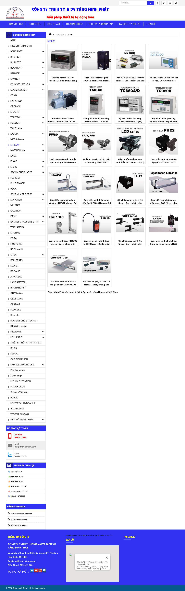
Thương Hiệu (74, 24)
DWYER (14, 265)
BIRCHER (15, 57)
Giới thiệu (35, 24)
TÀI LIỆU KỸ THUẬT (129, 24)
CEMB (13, 95)
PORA (13, 238)
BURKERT (15, 62)
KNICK (13, 348)
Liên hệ (151, 24)
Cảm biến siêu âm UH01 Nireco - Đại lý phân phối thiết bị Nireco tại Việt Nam (130, 244)
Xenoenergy (16, 375)
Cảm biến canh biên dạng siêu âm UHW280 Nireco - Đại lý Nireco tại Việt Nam (96, 203)
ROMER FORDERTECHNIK (24, 320)
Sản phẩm (53, 24)
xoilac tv (84, 535)
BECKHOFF (16, 68)
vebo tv (68, 535)
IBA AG (13, 161)
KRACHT (14, 112)
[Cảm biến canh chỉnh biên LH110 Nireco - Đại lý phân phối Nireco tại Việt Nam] (96, 222)
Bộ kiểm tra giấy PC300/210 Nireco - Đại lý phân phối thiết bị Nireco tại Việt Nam (96, 285)
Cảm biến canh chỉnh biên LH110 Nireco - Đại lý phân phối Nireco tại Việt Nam (97, 244)
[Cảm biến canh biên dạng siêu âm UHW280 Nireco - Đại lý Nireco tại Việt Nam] (96, 182)
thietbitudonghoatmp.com (21, 513)
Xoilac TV (108, 535)
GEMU (13, 216)
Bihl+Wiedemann (18, 326)
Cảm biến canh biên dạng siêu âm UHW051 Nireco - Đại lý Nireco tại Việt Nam (63, 203)
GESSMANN (16, 298)
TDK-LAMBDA (17, 227)
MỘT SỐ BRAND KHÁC (22, 419)
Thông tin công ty (18, 536)
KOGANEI (15, 271)
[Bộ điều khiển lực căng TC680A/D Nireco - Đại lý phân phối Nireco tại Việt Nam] (130, 100)
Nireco (101, 292)
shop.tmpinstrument (19, 525)
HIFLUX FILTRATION (20, 381)
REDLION (15, 123)
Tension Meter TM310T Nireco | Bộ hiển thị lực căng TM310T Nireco (63, 81)
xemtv (90, 535)
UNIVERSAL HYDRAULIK (23, 403)
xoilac (78, 535)
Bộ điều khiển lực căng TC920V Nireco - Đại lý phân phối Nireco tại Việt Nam (163, 121)
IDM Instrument (17, 370)
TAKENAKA (16, 128)
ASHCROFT (16, 51)
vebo (74, 535)
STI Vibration (16, 293)
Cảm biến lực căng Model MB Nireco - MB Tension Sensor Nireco (130, 81)
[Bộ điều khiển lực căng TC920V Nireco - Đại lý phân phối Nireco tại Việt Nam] (163, 100)
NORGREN (16, 199)
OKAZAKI (15, 304)
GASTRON (15, 210)
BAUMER (15, 73)
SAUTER (14, 79)
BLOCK (14, 397)
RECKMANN (16, 249)
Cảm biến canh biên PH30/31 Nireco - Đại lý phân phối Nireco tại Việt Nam (63, 244)
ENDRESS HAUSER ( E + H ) (24, 221)
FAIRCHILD (16, 101)
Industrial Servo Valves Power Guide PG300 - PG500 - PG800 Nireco (62, 121)
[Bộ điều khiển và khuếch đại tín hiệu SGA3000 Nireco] (163, 59)
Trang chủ (16, 24)
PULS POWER (17, 183)
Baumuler (15, 315)
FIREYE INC (16, 243)
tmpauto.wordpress (19, 519)
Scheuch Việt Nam (19, 392)
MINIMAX (15, 205)
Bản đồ (70, 539)
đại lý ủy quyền (84, 292)
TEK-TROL (15, 117)
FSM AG (14, 353)
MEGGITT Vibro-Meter (21, 46)
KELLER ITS (16, 260)
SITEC (13, 254)
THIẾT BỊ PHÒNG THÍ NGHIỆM (25, 342)
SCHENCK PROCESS (21, 194)
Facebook (129, 536)
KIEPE (13, 167)
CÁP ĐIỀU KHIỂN (19, 359)
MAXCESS (15, 309)
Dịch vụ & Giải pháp (101, 24)
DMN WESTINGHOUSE (22, 364)
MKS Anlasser (17, 139)
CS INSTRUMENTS (20, 84)
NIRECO (14, 145)
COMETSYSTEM (18, 90)
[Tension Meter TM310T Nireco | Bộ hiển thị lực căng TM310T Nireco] (63, 59)
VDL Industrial (17, 408)
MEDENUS (15, 331)
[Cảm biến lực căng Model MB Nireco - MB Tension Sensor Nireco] (130, 59)
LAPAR (13, 156)
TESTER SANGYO (19, 414)
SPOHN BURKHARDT (21, 172)
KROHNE (15, 232)
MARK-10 (15, 178)
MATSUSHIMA (17, 150)
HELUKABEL (16, 337)
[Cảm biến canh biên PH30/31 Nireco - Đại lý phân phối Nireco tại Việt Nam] (63, 222)
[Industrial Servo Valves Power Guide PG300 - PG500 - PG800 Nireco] (63, 100)
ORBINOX (15, 106)
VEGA (13, 188)
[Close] (106, 557)
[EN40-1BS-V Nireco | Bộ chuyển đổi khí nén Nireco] (96, 59)
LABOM (14, 134)
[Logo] (15, 13)
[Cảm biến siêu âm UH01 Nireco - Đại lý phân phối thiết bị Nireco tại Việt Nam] (130, 222)
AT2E (13, 40)
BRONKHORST (18, 287)
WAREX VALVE (17, 386)
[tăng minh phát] (70, 13)
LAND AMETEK (18, 282)
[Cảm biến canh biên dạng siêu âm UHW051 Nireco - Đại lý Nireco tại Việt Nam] (63, 182)
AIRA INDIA (16, 276)
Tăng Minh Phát (56, 292)
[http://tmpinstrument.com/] (50, 34)
